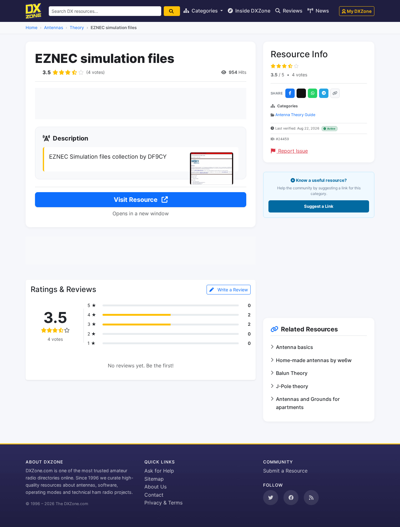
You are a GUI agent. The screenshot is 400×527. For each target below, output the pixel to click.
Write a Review (232, 289)
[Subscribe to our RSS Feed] (311, 497)
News (321, 11)
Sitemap (154, 479)
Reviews (292, 11)
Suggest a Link (318, 206)
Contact (153, 495)
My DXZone (359, 11)
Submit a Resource (285, 471)
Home (32, 27)
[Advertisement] (140, 103)
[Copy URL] (335, 93)
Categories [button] (204, 11)
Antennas (53, 27)
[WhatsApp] (312, 93)
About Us (155, 487)
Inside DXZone (252, 11)
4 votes (299, 74)
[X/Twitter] (301, 93)
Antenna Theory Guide (295, 114)
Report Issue (292, 151)
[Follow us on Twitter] (270, 497)
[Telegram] (323, 93)
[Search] (172, 11)
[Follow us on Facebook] (290, 497)
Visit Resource (136, 199)
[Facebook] (290, 93)
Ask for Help (159, 471)
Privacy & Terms (163, 502)
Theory (77, 27)
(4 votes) (95, 72)
